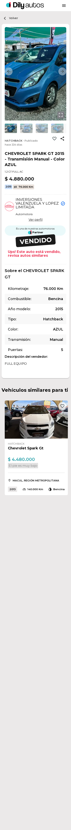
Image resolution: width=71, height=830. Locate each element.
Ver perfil (36, 220)
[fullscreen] (60, 115)
